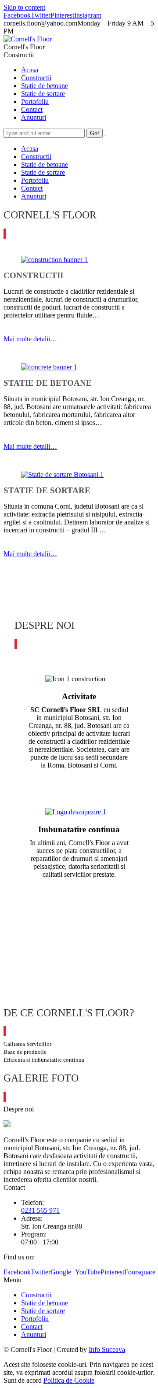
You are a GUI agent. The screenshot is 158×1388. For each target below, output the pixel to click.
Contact (32, 1326)
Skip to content (24, 7)
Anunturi (33, 1334)
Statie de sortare (43, 1310)
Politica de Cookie (68, 1380)
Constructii (36, 1295)
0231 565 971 (40, 1210)
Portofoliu (35, 1318)
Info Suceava (107, 1349)
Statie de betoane (44, 1303)
